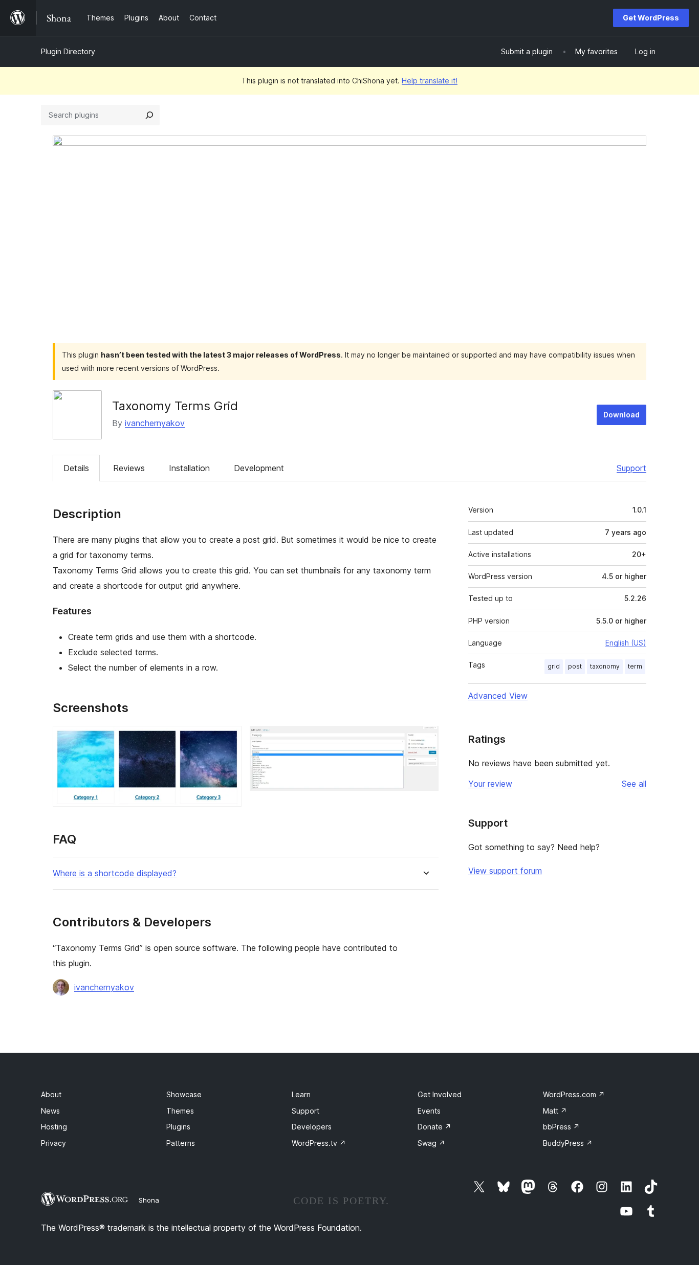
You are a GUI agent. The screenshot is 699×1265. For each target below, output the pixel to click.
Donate (434, 1126)
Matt (555, 1110)
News (50, 1110)
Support (631, 468)
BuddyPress (568, 1143)
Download (621, 414)
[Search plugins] (149, 115)
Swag (431, 1143)
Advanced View (498, 696)
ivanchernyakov (155, 423)
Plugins (178, 1126)
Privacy (53, 1143)
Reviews (129, 468)
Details (76, 468)
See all (634, 784)
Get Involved (440, 1094)
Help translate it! (429, 80)
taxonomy (605, 666)
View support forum (505, 870)
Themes (180, 1110)
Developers (312, 1126)
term (635, 666)
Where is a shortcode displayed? (115, 873)
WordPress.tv (319, 1143)
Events (429, 1110)
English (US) (625, 642)
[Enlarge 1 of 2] (228, 740)
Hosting (54, 1126)
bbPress (561, 1126)
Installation (189, 468)
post (575, 666)
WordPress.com (574, 1094)
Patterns (180, 1143)
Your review (490, 784)
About (51, 1094)
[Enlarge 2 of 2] (425, 740)
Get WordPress (651, 17)
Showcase (184, 1094)
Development (259, 468)
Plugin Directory (68, 51)
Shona (149, 1200)
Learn (301, 1094)
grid (554, 666)
